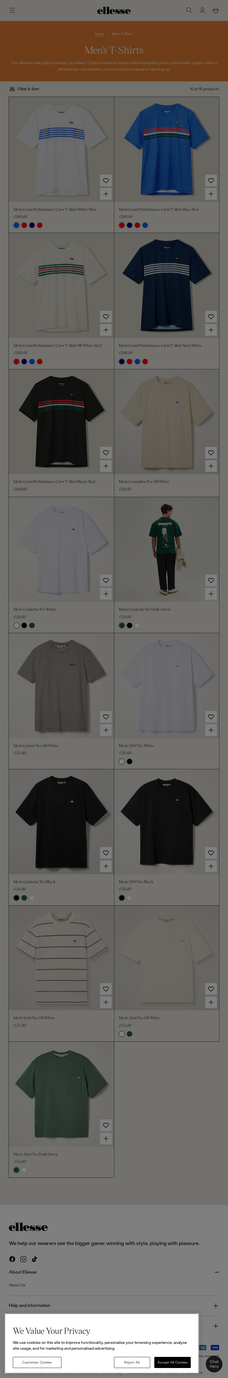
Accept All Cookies (172, 1362)
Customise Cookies (37, 1362)
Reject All (132, 1362)
